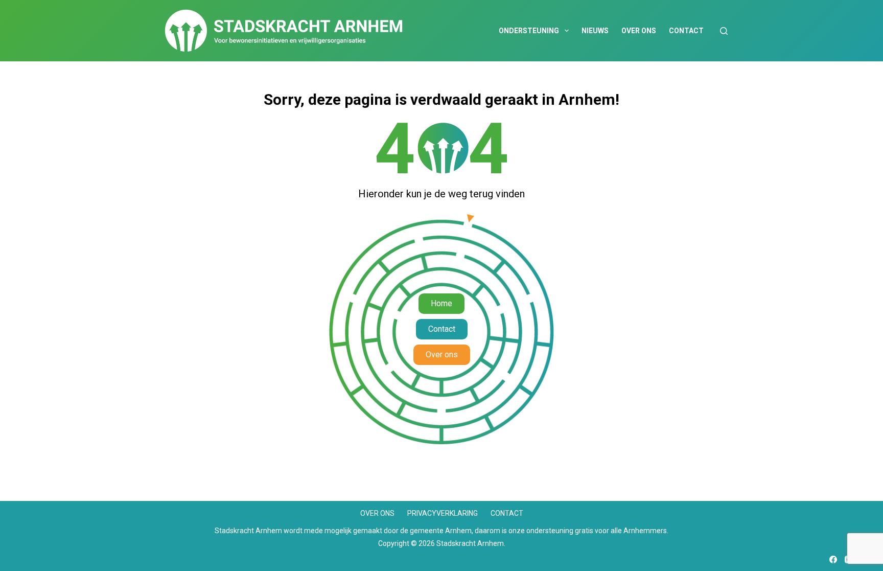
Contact (686, 31)
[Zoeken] (724, 31)
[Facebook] (833, 559)
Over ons (638, 31)
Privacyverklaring (442, 513)
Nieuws (595, 31)
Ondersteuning (529, 31)
